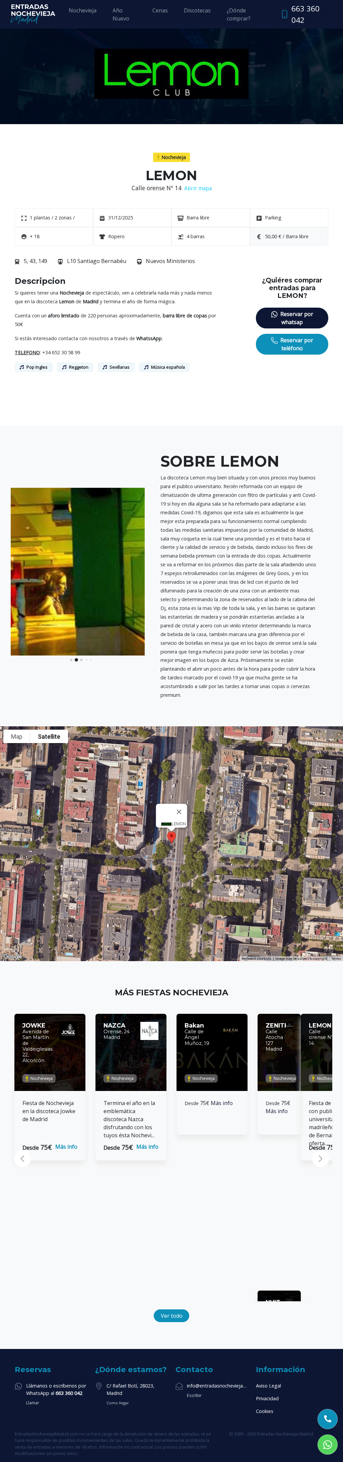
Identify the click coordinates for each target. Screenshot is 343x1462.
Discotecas (197, 10)
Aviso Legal (268, 1385)
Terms (336, 958)
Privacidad (267, 1398)
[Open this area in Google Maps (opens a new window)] (13, 956)
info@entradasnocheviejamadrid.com (217, 1385)
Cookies (264, 1411)
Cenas (160, 10)
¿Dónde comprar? (239, 14)
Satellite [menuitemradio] (49, 736)
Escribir (194, 1395)
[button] (71, 660)
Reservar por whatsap (296, 318)
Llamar (32, 1403)
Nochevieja (82, 10)
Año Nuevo (121, 14)
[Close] (179, 812)
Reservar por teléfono (296, 344)
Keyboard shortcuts (256, 958)
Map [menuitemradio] (16, 736)
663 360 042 (305, 14)
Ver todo (172, 1315)
